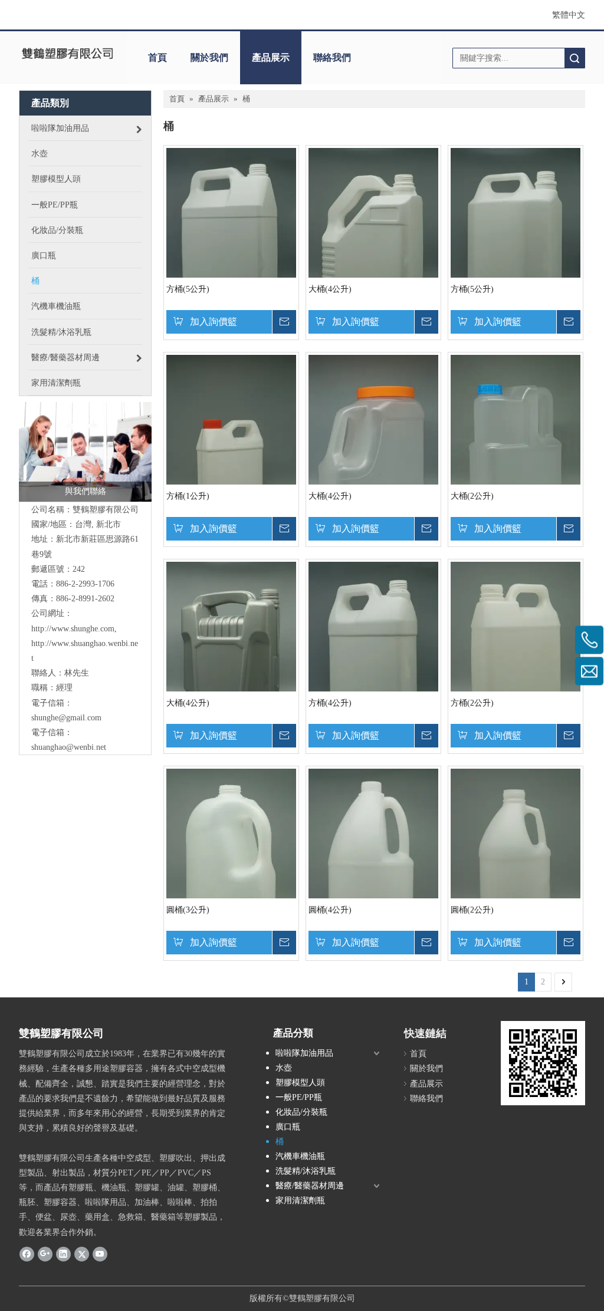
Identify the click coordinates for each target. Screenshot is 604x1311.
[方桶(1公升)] (231, 451)
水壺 (283, 1067)
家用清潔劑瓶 (300, 1200)
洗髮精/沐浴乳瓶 (305, 1171)
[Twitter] (81, 1253)
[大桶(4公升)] (373, 244)
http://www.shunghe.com (72, 628)
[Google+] (45, 1253)
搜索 (574, 58)
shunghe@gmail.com (66, 717)
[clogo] (67, 53)
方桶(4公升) (330, 703)
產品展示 (271, 57)
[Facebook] (26, 1253)
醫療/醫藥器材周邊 (309, 1185)
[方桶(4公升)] (373, 658)
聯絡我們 (332, 57)
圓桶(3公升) (187, 909)
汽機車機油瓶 (300, 1156)
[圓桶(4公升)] (373, 873)
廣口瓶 (287, 1126)
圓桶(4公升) (330, 909)
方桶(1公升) (187, 496)
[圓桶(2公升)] (515, 865)
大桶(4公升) (330, 289)
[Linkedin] (63, 1253)
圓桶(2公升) (472, 909)
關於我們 (209, 57)
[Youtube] (100, 1253)
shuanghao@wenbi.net (68, 747)
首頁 (157, 57)
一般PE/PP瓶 (298, 1097)
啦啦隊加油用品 (304, 1053)
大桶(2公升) (472, 496)
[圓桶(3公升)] (231, 869)
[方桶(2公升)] (515, 658)
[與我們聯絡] (85, 452)
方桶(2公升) (472, 703)
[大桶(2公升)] (515, 451)
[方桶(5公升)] (231, 244)
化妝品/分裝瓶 (301, 1112)
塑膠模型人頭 (300, 1082)
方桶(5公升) (187, 289)
